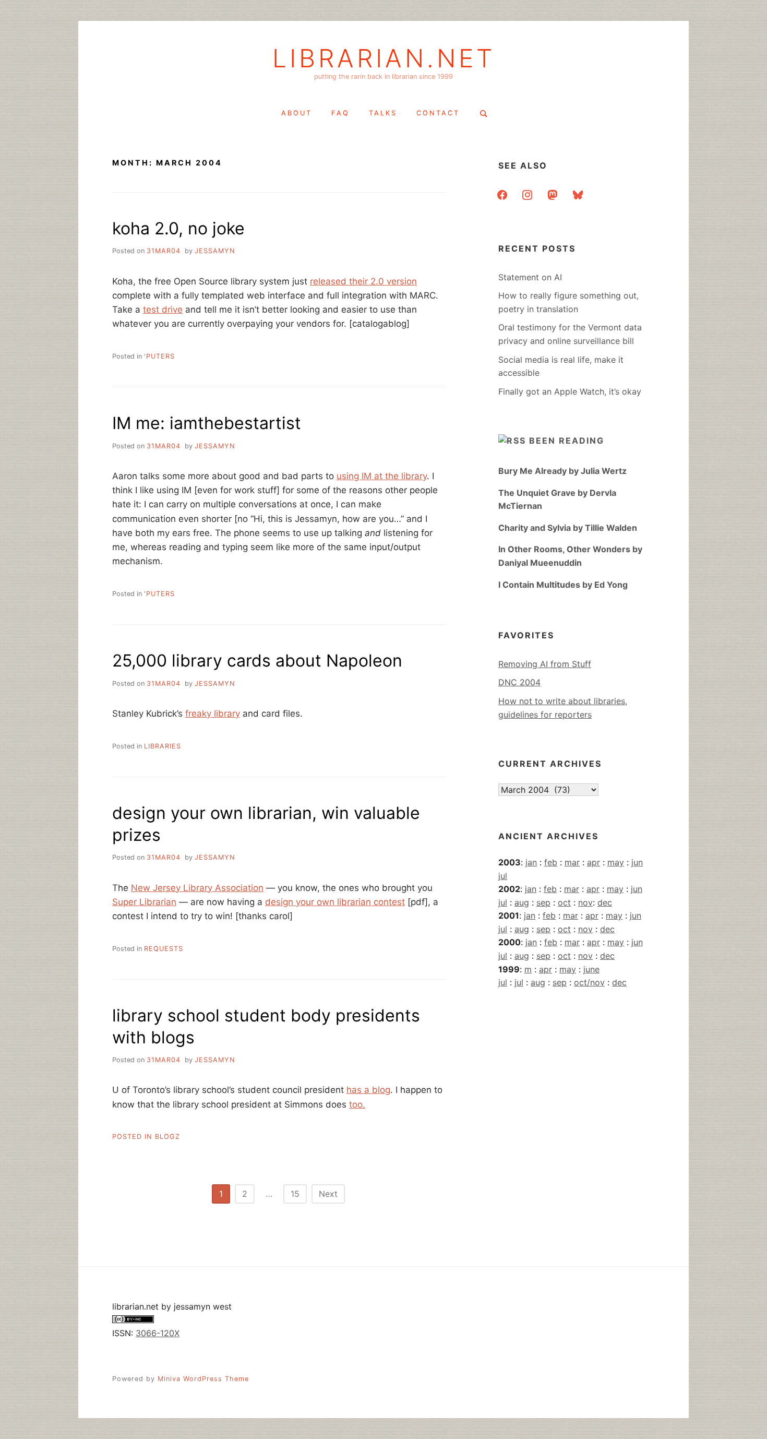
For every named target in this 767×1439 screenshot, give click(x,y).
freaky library (212, 713)
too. (357, 1104)
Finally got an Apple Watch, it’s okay (569, 391)
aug (521, 902)
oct (564, 902)
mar (572, 862)
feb (550, 862)
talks (383, 113)
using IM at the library (382, 476)
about (296, 113)
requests (163, 949)
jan (531, 862)
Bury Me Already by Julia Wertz (562, 471)
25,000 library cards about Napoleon (257, 660)
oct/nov (589, 982)
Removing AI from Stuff (544, 664)
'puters (159, 356)
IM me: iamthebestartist (206, 423)
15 (295, 1193)
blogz (167, 1136)
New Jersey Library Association (197, 888)
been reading (566, 440)
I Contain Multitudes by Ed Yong (563, 584)
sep (543, 902)
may (615, 862)
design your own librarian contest (335, 902)
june (591, 969)
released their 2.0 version (363, 281)
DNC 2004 (519, 682)
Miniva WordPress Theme (203, 1379)
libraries (162, 746)
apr (593, 862)
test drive (163, 309)
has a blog (368, 1090)
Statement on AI (530, 277)
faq (340, 113)
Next (328, 1193)
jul (502, 876)
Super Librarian (144, 902)
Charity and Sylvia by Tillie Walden (567, 527)
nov (585, 902)
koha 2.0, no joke (178, 228)
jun (637, 862)
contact (438, 113)
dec (604, 902)
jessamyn (215, 251)
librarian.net (383, 58)
